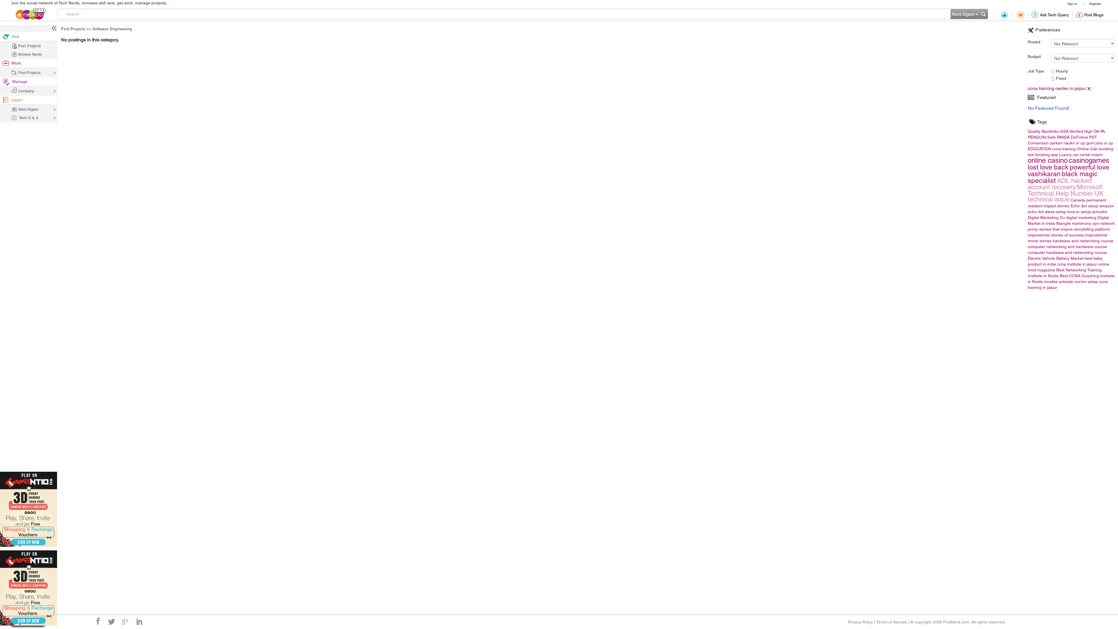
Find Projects (73, 28)
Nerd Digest (28, 109)
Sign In (1072, 4)
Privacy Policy (860, 622)
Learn (17, 100)
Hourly (1061, 71)
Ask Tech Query (1054, 15)
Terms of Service (891, 622)
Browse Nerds (30, 54)
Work (16, 63)
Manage (19, 81)
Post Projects (29, 46)
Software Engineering (112, 28)
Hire (15, 36)
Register (1095, 4)
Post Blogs (1093, 15)
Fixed (1060, 78)
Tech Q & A (28, 118)
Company (26, 91)
